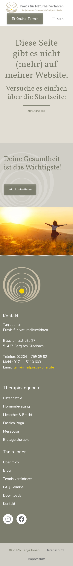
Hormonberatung (16, 406)
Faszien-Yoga (13, 423)
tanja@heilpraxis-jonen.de (33, 367)
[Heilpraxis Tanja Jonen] (34, 7)
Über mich (11, 462)
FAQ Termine (13, 487)
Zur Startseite (36, 111)
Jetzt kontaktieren (20, 189)
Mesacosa (11, 431)
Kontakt (9, 503)
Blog (7, 470)
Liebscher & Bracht (17, 414)
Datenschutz (54, 550)
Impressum (36, 559)
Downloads (12, 495)
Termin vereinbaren (18, 478)
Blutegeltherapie (16, 439)
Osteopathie (12, 398)
